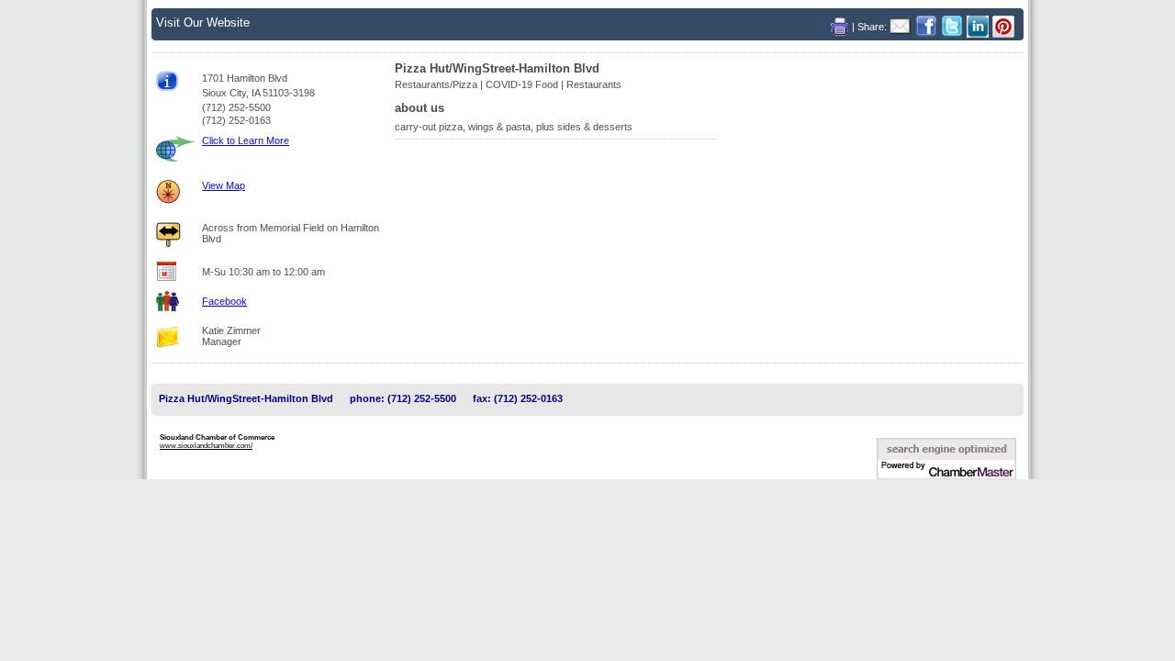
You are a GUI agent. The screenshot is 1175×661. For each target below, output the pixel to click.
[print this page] (841, 26)
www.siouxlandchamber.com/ (206, 446)
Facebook (224, 301)
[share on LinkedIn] (979, 26)
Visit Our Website (203, 22)
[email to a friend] (902, 26)
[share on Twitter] (954, 26)
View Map (223, 185)
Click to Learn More (245, 140)
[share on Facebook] (928, 26)
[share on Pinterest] (1003, 26)
